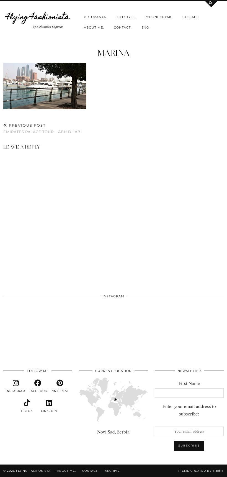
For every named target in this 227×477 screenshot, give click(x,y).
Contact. (122, 27)
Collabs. (191, 17)
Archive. (112, 471)
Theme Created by (200, 471)
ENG (145, 27)
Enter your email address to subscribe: (189, 410)
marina (113, 53)
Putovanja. (95, 17)
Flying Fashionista (33, 471)
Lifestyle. (126, 17)
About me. (94, 27)
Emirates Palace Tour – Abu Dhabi (42, 128)
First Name (189, 383)
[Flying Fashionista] (37, 19)
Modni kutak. (159, 17)
